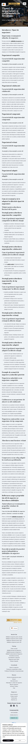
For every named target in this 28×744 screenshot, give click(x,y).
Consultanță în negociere (14, 657)
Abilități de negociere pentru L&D (14, 640)
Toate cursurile (14, 648)
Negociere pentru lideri (14, 659)
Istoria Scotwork (14, 694)
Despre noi (14, 692)
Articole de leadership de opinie (14, 677)
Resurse (14, 675)
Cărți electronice (14, 680)
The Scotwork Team (12, 20)
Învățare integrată (14, 661)
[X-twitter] (17, 706)
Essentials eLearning (14, 655)
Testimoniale (14, 698)
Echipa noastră (14, 696)
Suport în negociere (14, 667)
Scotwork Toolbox (14, 686)
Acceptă (8, 740)
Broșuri (14, 679)
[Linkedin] (11, 706)
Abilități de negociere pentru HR (14, 642)
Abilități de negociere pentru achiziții (14, 638)
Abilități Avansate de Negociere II (14, 652)
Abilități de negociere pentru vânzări (14, 636)
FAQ (14, 688)
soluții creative (10, 264)
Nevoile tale (14, 634)
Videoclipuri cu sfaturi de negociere (14, 682)
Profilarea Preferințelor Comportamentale (14, 671)
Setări (20, 740)
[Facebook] (14, 706)
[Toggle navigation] (24, 3)
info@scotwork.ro (14, 715)
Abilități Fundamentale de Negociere (14, 654)
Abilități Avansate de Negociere (14, 650)
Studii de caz (14, 699)
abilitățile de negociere (16, 41)
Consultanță (14, 665)
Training (14, 646)
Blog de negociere (14, 684)
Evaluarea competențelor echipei (14, 669)
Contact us (13, 717)
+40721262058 (14, 712)
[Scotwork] (14, 620)
